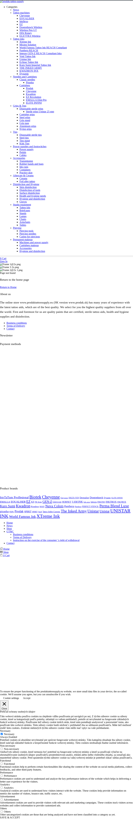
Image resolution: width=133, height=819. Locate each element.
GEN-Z (47, 501)
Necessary (9, 734)
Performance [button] (6, 772)
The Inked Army (74, 511)
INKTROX (111, 501)
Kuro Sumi (7, 506)
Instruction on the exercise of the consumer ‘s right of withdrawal (46, 540)
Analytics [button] (5, 784)
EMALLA (5, 502)
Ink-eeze (87, 502)
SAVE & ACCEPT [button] (10, 817)
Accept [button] (26, 698)
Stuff (40, 512)
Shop (9, 528)
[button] (66, 256)
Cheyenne (51, 497)
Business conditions (16, 323)
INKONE (101, 502)
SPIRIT (27, 511)
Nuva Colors (54, 506)
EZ (28, 501)
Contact (10, 328)
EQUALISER (18, 501)
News (9, 525)
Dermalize (84, 497)
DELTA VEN (74, 498)
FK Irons (38, 502)
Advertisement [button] (7, 796)
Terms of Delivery (15, 325)
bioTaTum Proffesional (14, 497)
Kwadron (23, 506)
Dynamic (107, 498)
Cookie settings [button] (11, 698)
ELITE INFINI (117, 498)
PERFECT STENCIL (90, 507)
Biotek (35, 497)
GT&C (10, 531)
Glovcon (57, 502)
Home (9, 522)
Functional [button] (5, 760)
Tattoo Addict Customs (51, 512)
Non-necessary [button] (7, 745)
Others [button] (3, 808)
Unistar (93, 511)
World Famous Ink (22, 516)
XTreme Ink (48, 516)
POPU (11, 512)
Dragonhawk (96, 497)
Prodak (19, 511)
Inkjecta (94, 502)
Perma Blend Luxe (114, 506)
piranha (4, 511)
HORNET (66, 502)
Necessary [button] (5, 730)
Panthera (69, 506)
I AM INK (77, 501)
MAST (42, 506)
